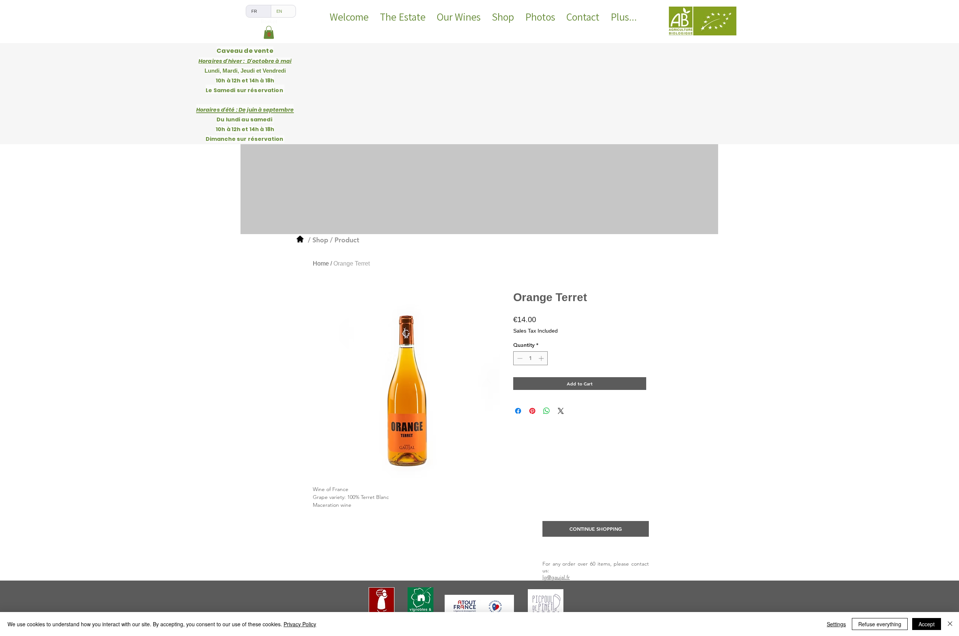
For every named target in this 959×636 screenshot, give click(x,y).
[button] (268, 32)
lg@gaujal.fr (556, 577)
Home (321, 263)
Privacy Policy (300, 624)
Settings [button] (836, 624)
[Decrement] (519, 358)
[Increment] (542, 358)
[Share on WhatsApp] (546, 410)
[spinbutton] (530, 358)
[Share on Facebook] (518, 410)
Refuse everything (879, 624)
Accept (927, 624)
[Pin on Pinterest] (532, 410)
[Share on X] (560, 410)
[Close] (950, 624)
